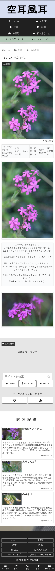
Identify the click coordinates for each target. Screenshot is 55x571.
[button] (49, 377)
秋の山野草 (9, 344)
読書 (14, 545)
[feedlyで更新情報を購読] (14, 400)
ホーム (14, 540)
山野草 (40, 540)
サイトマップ (14, 554)
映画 (40, 545)
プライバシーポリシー (40, 554)
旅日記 (14, 550)
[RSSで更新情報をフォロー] (40, 400)
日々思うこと (40, 550)
